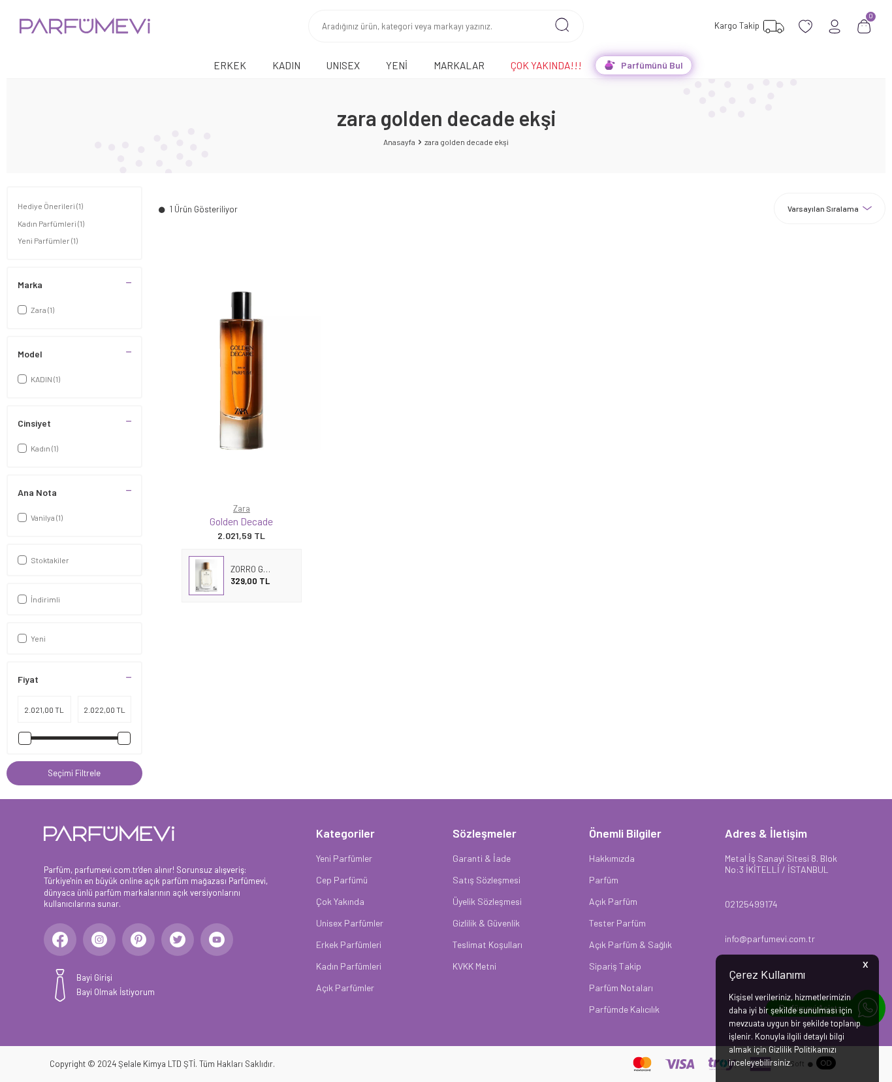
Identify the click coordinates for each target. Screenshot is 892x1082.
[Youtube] (217, 939)
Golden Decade (241, 521)
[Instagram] (99, 939)
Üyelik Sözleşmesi (487, 901)
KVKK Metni (474, 966)
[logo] (85, 26)
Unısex (343, 65)
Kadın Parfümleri (51, 223)
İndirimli (45, 599)
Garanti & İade (482, 858)
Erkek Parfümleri (348, 944)
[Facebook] (60, 939)
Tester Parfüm (617, 922)
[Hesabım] (835, 26)
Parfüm (603, 879)
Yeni (396, 65)
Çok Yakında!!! (546, 65)
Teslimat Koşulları (487, 944)
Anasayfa (399, 141)
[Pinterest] (138, 939)
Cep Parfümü (342, 879)
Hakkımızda (612, 858)
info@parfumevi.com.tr (770, 938)
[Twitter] (178, 939)
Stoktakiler (50, 560)
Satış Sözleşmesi (486, 879)
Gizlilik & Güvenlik (486, 922)
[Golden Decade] (242, 370)
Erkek (230, 65)
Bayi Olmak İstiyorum (115, 992)
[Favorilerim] (805, 26)
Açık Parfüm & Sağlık (630, 944)
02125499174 (751, 904)
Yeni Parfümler (48, 240)
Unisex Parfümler (349, 922)
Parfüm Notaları (621, 987)
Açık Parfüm (613, 901)
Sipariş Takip (615, 966)
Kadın (286, 65)
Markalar (459, 65)
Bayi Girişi (94, 977)
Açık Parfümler (345, 987)
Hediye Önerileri (50, 205)
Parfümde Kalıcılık (624, 1009)
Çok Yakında (340, 901)
